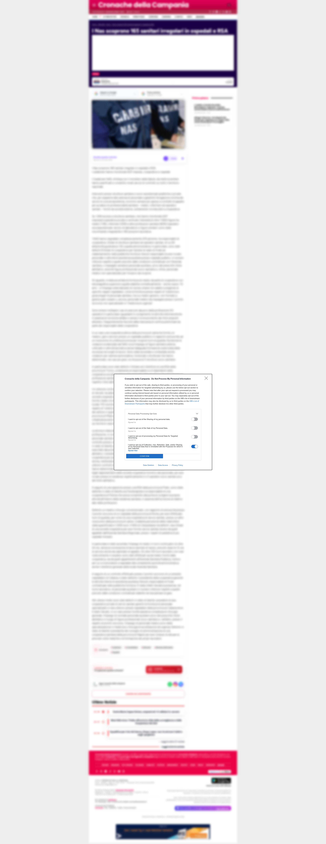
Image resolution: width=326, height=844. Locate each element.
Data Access (163, 465)
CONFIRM (144, 456)
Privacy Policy (177, 465)
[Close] (207, 379)
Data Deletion (148, 465)
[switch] (194, 419)
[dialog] (163, 422)
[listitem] (163, 413)
